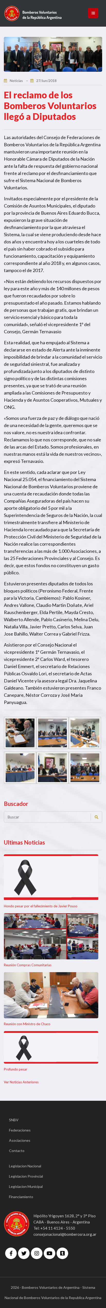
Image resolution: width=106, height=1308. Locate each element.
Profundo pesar (15, 1069)
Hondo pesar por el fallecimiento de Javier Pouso (40, 906)
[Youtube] (49, 1253)
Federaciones (20, 1130)
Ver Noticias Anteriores (21, 1082)
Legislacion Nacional (25, 1166)
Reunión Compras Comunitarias (27, 965)
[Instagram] (36, 1253)
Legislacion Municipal (26, 1186)
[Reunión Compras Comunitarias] (51, 936)
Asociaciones (19, 1140)
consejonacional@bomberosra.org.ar (64, 1234)
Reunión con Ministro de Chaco (27, 1024)
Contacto (16, 1150)
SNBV (14, 1120)
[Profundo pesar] (51, 1047)
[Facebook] (11, 1253)
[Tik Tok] (62, 1253)
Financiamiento (21, 1197)
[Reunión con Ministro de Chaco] (51, 995)
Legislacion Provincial (26, 1176)
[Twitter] (24, 1253)
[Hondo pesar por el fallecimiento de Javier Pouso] (51, 877)
